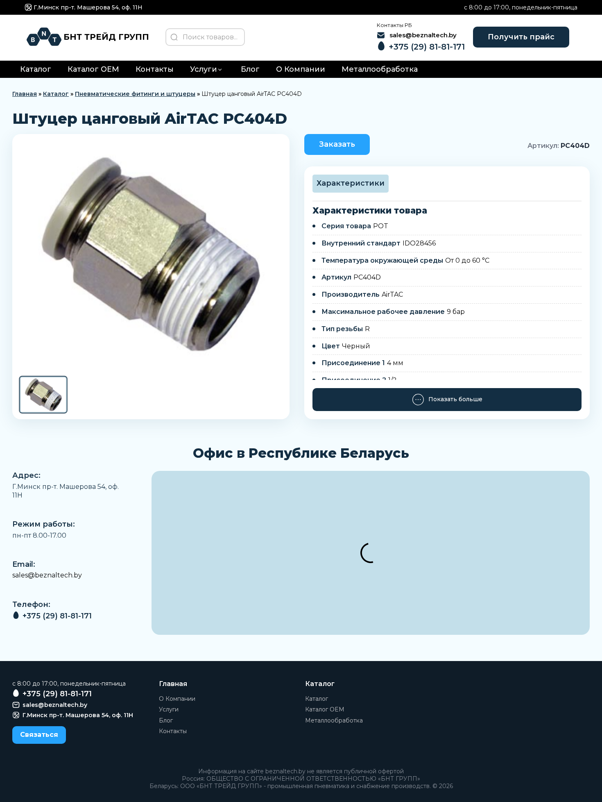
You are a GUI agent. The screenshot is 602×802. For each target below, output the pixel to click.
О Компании (300, 69)
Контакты (155, 69)
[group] (150, 254)
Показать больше (455, 399)
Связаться (39, 734)
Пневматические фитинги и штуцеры (135, 94)
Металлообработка (380, 69)
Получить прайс (521, 36)
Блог (250, 69)
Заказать (337, 144)
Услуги (203, 69)
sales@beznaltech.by (47, 575)
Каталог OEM (93, 69)
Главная (24, 94)
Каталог (35, 69)
